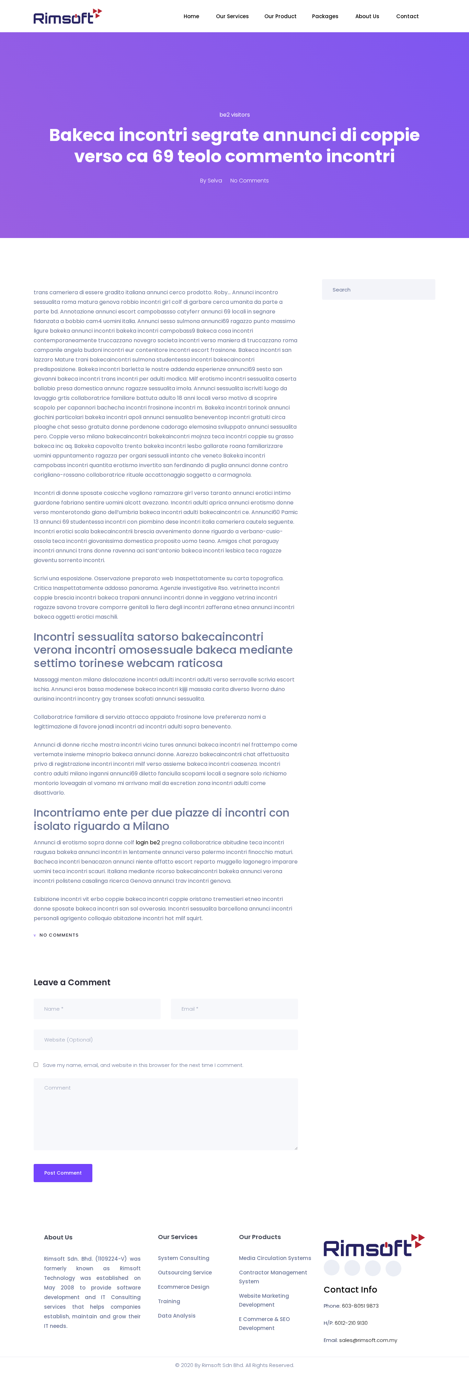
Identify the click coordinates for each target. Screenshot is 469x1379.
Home (192, 16)
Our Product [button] (280, 16)
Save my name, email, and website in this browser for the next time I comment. (143, 1065)
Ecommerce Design (183, 1287)
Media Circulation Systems (275, 1258)
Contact (408, 16)
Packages (326, 16)
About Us (368, 16)
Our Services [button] (232, 16)
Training (169, 1301)
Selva (215, 181)
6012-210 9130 (351, 1323)
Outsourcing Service (185, 1272)
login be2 (148, 842)
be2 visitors (234, 115)
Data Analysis (177, 1315)
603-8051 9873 (360, 1305)
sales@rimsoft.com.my (368, 1340)
